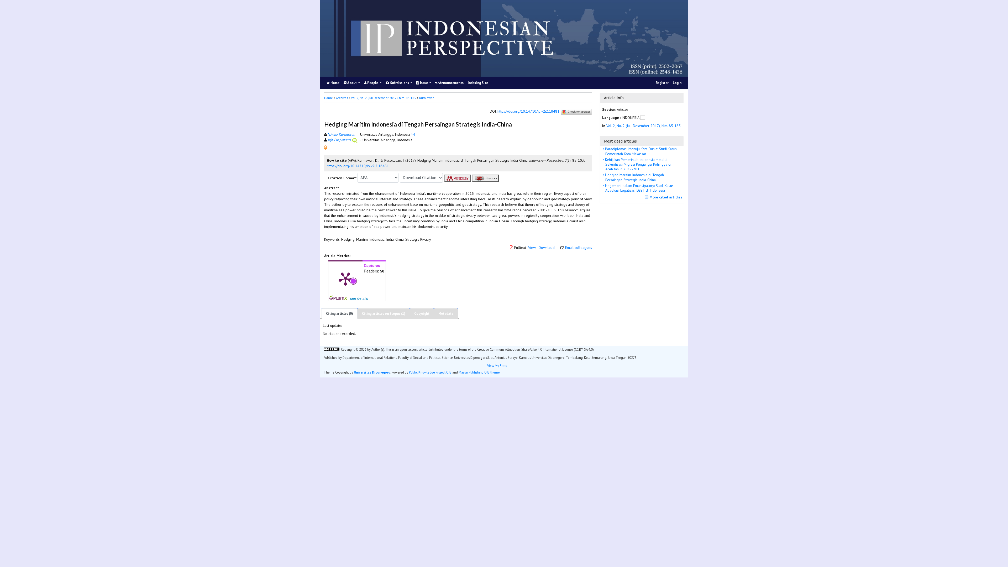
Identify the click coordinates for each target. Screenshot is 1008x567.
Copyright (421, 313)
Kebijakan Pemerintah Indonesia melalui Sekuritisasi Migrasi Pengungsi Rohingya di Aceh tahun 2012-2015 (637, 164)
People (372, 83)
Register (662, 83)
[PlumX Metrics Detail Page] (345, 278)
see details (359, 298)
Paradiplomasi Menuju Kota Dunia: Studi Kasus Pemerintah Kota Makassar (640, 151)
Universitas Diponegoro (372, 372)
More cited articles (665, 197)
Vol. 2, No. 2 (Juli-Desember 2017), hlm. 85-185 (383, 98)
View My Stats (497, 366)
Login (677, 83)
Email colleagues (578, 247)
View (532, 247)
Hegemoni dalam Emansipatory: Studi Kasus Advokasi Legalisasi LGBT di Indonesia (639, 188)
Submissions (399, 83)
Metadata (445, 313)
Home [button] (328, 98)
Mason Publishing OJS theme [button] (479, 372)
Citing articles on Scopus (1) (383, 313)
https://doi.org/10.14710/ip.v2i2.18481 (528, 111)
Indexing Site (478, 83)
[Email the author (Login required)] (413, 134)
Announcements (451, 83)
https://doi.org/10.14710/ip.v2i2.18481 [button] (358, 166)
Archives (342, 98)
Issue (424, 83)
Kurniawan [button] (426, 98)
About (352, 83)
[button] (325, 147)
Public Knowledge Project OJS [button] (430, 372)
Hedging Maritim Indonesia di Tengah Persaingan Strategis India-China (634, 177)
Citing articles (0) (339, 313)
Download (547, 247)
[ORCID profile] (355, 140)
